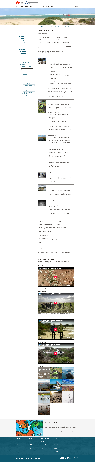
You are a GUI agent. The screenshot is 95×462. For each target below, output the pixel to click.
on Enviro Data (66, 288)
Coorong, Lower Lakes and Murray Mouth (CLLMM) (59, 37)
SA (69, 288)
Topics (39, 26)
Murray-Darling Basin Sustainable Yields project (57, 167)
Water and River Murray (45, 26)
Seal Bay (55, 445)
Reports (17, 440)
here (66, 107)
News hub (17, 441)
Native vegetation (44, 447)
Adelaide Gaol (56, 449)
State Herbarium (56, 451)
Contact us (17, 444)
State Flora (55, 448)
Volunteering (30, 448)
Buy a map (30, 444)
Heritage (55, 452)
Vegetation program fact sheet (57, 96)
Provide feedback (18, 445)
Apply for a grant (31, 440)
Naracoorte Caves (56, 447)
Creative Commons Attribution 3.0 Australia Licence (32, 458)
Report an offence (31, 447)
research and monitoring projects (48, 51)
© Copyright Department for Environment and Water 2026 (24, 459)
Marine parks (56, 441)
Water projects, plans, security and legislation (60, 26)
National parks (56, 440)
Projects (39, 28)
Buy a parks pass (31, 445)
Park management (44, 445)
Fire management (43, 444)
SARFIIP (40, 248)
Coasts (42, 448)
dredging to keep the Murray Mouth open (56, 149)
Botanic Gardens (56, 444)
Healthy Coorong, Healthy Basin (44, 249)
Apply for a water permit (32, 441)
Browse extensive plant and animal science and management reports (51, 288)
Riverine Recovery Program (43, 247)
